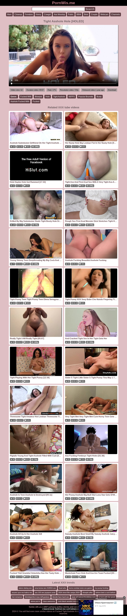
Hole (48, 97)
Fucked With (25, 97)
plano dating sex (25, 588)
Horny (38, 14)
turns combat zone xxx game (80, 588)
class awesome (49, 601)
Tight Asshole (59, 97)
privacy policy (56, 607)
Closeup (18, 14)
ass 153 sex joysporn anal (45, 592)
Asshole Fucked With (20, 101)
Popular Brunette (85, 97)
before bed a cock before (105, 592)
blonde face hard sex (60, 597)
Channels (115, 14)
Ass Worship (59, 14)
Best (86, 14)
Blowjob (38, 97)
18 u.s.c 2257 (42, 607)
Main (9, 14)
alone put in (35, 601)
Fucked (36, 101)
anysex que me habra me (22, 592)
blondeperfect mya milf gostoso (37, 597)
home (31, 607)
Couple (94, 14)
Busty (99, 97)
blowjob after (88, 592)
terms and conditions (74, 607)
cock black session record (68, 601)
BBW (79, 14)
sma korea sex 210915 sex (45, 588)
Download (112, 90)
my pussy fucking (101, 588)
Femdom (29, 14)
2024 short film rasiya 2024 (69, 592)
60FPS (72, 97)
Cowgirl (47, 14)
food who (62, 588)
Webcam (104, 14)
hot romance (17, 597)
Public (71, 14)
